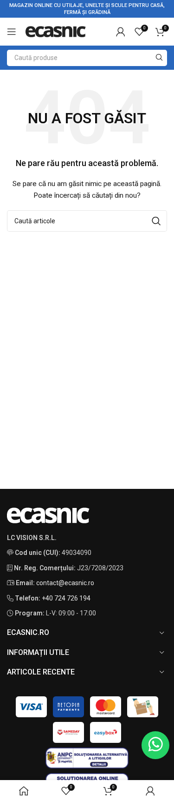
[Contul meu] (120, 31)
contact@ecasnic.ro (65, 583)
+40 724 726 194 (66, 598)
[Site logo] (56, 31)
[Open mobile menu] (11, 31)
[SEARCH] (159, 58)
